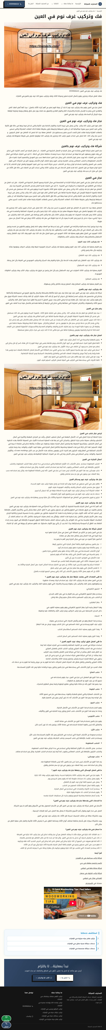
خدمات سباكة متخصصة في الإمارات (82, 948)
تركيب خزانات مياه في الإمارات (52, 1012)
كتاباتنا (56, 3)
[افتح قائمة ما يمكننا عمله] (62, 4)
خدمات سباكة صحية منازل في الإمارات (81, 943)
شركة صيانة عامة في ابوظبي (91, 868)
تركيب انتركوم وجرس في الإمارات (51, 1009)
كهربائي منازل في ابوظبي (92, 878)
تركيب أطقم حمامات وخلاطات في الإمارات (51, 998)
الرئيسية (78, 3)
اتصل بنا (30, 3)
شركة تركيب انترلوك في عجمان (91, 873)
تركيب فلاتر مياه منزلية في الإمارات (82, 938)
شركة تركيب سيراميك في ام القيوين (89, 858)
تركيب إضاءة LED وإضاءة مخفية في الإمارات (50, 1004)
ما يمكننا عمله (68, 3)
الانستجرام (89, 883)
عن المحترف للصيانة (42, 3)
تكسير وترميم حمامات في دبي (91, 863)
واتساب (28, 1016)
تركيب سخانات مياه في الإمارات (52, 1016)
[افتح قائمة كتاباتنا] (52, 4)
